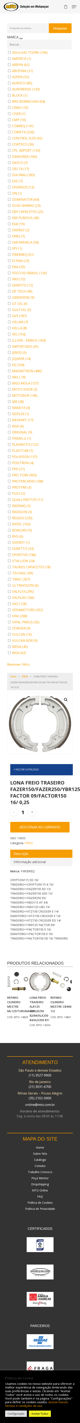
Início (13, 676)
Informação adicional (30, 862)
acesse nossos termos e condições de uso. (36, 1404)
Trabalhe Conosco (40, 1172)
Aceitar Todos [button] (39, 1413)
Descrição (21, 853)
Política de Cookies (40, 1203)
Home (40, 1147)
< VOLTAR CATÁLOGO (26, 769)
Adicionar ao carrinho (39, 827)
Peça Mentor (40, 1178)
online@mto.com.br (40, 1104)
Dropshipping (40, 1184)
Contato (40, 1166)
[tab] (41, 854)
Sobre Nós (40, 1154)
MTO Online (40, 1190)
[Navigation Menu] (74, 7)
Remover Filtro (18, 664)
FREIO (25, 676)
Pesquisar (60, 28)
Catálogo (40, 1160)
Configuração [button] (16, 1413)
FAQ (40, 1196)
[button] (66, 699)
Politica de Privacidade (40, 1209)
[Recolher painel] (21, 38)
